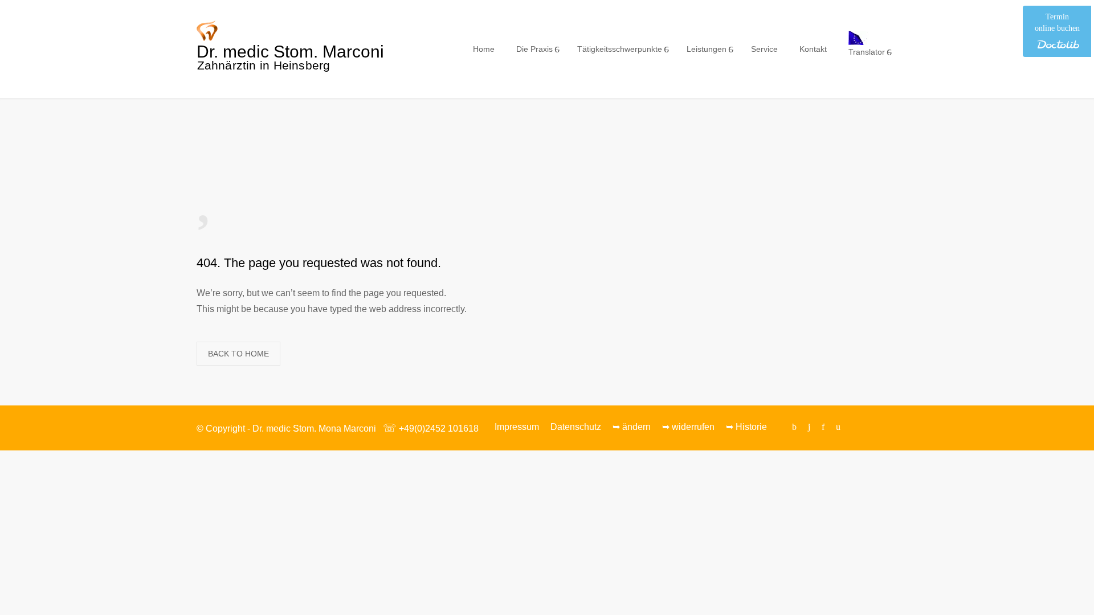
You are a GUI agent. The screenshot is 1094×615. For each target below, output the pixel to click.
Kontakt (813, 49)
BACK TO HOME (238, 353)
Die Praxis (534, 49)
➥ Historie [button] (746, 427)
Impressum (517, 427)
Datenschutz (575, 427)
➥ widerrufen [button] (688, 427)
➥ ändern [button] (632, 427)
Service (764, 49)
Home (484, 49)
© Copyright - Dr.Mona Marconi (286, 428)
